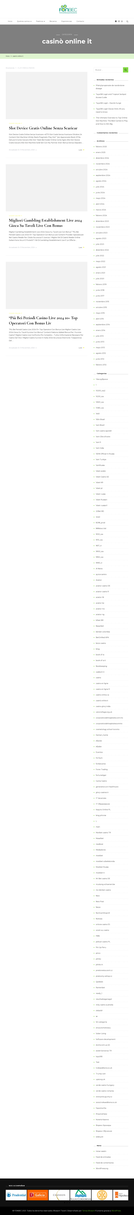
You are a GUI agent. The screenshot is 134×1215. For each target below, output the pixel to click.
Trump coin (101, 1074)
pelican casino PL (103, 942)
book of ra (100, 655)
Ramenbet (100, 988)
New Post (100, 902)
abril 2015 (100, 319)
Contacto (80, 21)
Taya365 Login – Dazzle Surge (108, 103)
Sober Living (101, 1034)
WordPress (116, 1211)
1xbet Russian (101, 500)
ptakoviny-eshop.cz (104, 976)
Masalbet (100, 838)
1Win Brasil (100, 419)
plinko (98, 959)
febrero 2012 (101, 365)
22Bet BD (100, 511)
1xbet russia (101, 494)
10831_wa (100, 402)
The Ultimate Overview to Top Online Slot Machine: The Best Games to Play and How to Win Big (112, 121)
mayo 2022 (100, 261)
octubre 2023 (101, 233)
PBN (98, 936)
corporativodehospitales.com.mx (109, 718)
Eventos (99, 752)
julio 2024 (100, 187)
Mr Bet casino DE (103, 879)
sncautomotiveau (103, 1028)
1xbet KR (99, 482)
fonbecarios (101, 764)
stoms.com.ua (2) (103, 1045)
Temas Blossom (88, 1211)
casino (98, 678)
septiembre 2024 (103, 175)
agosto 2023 (101, 238)
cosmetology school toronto (107, 729)
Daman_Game (102, 735)
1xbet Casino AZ (102, 477)
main (98, 827)
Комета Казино (102, 1120)
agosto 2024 (101, 181)
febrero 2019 (101, 284)
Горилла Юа (101, 1108)
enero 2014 (100, 330)
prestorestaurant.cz (104, 970)
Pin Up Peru (101, 947)
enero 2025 (100, 152)
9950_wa (99, 557)
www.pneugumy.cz (104, 1097)
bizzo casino (101, 643)
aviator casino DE (103, 586)
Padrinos (39, 21)
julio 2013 (100, 336)
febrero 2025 (101, 147)
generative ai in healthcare (107, 787)
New (98, 896)
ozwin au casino (102, 930)
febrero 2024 (101, 215)
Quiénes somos (23, 21)
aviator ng (100, 614)
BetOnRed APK (102, 637)
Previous (2, 1194)
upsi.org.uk (100, 1079)
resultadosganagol (104, 999)
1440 (98, 414)
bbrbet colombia (103, 632)
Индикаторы (101, 1114)
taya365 (99, 1057)
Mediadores (101, 850)
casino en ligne (102, 683)
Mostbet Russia (102, 867)
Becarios (53, 21)
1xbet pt (99, 488)
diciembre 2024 (102, 158)
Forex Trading (102, 769)
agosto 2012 (101, 353)
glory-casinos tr (102, 792)
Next (131, 1194)
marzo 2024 (101, 210)
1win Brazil (100, 425)
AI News (99, 569)
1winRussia (100, 465)
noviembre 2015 (102, 302)
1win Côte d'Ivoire (103, 437)
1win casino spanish (104, 431)
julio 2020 (100, 279)
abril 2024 (100, 204)
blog (98, 649)
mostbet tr (100, 873)
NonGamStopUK (103, 913)
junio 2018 (100, 290)
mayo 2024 (100, 198)
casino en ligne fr (103, 689)
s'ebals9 (99, 1011)
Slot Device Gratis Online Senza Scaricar (43, 128)
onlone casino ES (103, 924)
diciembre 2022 (102, 250)
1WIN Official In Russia (105, 454)
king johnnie (101, 815)
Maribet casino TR (103, 833)
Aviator (99, 580)
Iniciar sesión (101, 1151)
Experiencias (66, 21)
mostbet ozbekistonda (105, 861)
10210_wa (100, 396)
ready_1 (99, 993)
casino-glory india (103, 706)
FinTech (99, 758)
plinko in (99, 965)
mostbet (99, 856)
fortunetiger (101, 775)
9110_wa (99, 540)
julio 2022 (100, 256)
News (98, 907)
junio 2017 (100, 296)
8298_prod (100, 523)
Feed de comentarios (105, 1163)
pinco (98, 953)
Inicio (10, 21)
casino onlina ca (102, 695)
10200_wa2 (100, 391)
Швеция (99, 1137)
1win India (100, 448)
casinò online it (15, 123)
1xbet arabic (101, 471)
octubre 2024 (101, 170)
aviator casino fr (102, 592)
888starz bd (101, 528)
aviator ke (100, 603)
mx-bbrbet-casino (103, 890)
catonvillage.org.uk (104, 712)
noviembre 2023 (103, 227)
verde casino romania (105, 1091)
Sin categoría (101, 1022)
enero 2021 (100, 273)
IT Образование (103, 804)
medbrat (99, 844)
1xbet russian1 (101, 505)
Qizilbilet (99, 982)
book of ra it (101, 660)
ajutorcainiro (101, 574)
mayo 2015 (100, 313)
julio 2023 (100, 244)
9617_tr (99, 546)
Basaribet (100, 626)
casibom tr (100, 672)
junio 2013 (100, 342)
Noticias (99, 919)
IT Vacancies (101, 798)
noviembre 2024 (103, 164)
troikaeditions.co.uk (104, 1068)
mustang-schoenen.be (105, 884)
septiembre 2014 (103, 325)
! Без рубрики (102, 379)
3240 (98, 517)
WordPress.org (102, 1168)
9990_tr (99, 563)
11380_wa (100, 408)
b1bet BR (99, 620)
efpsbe (99, 747)
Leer (80, 150)
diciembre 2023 (102, 221)
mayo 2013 (100, 348)
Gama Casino (101, 781)
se (97, 1016)
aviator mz (100, 609)
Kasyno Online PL (103, 810)
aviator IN (100, 597)
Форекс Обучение (104, 1131)
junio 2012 (100, 359)
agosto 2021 (101, 267)
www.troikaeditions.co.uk (106, 1102)
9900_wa (100, 551)
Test (97, 1062)
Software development (105, 1039)
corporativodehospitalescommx (109, 724)
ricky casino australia (104, 1005)
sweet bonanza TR (104, 1051)
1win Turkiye (101, 460)
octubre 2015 (101, 307)
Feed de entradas (103, 1157)
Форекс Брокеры (103, 1125)
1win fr (98, 442)
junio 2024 (100, 193)
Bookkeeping (101, 666)
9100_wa (99, 534)
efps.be (99, 741)
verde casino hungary (105, 1085)
